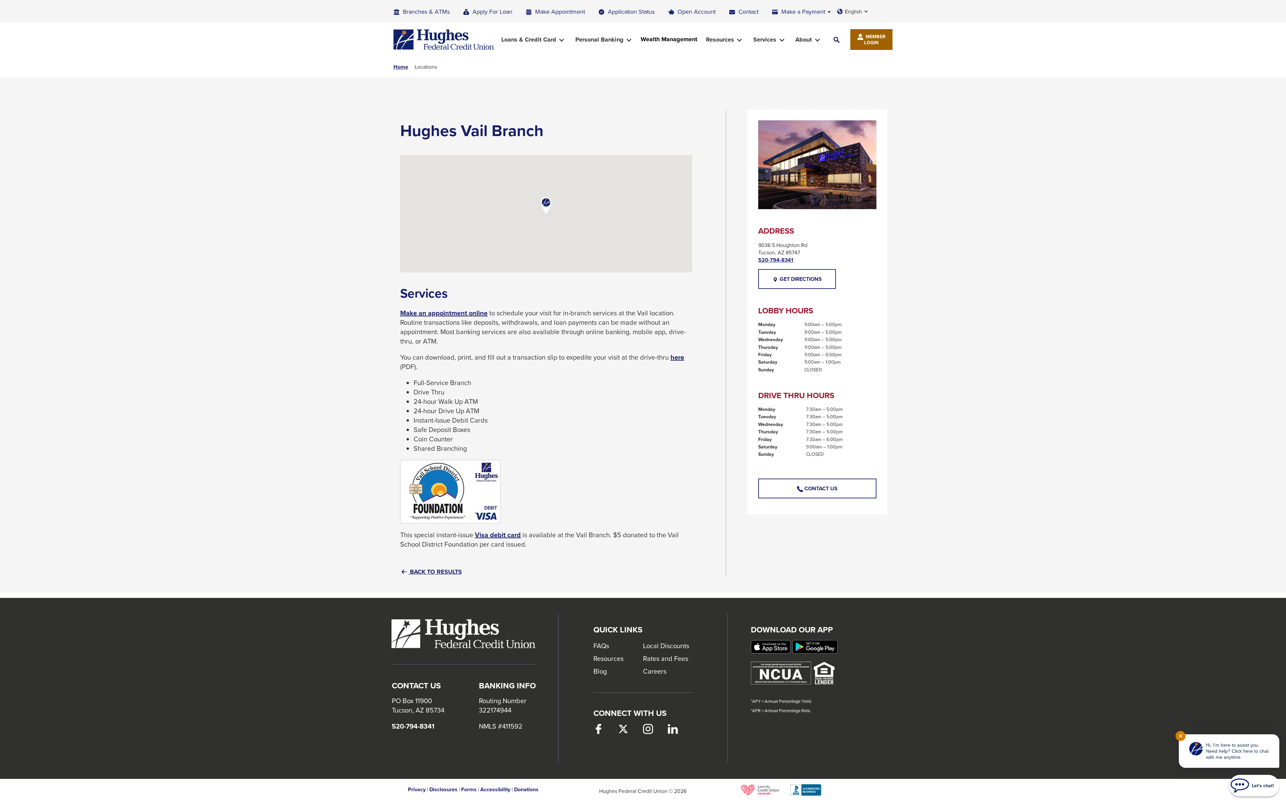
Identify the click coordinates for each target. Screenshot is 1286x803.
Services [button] (764, 39)
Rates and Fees (665, 658)
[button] (836, 39)
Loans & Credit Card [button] (528, 39)
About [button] (803, 39)
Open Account (696, 11)
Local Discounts (666, 646)
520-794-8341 (775, 260)
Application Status (631, 11)
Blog (600, 671)
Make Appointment (560, 11)
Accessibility (495, 789)
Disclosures (443, 789)
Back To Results (435, 572)
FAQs (601, 646)
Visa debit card (498, 535)
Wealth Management (669, 39)
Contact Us (820, 488)
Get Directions (807, 282)
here (677, 357)
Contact (748, 11)
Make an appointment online (444, 313)
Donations (526, 789)
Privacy (417, 789)
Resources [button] (720, 39)
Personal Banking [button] (599, 39)
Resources (608, 658)
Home (401, 67)
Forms (469, 789)
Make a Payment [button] (803, 11)
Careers (654, 671)
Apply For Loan (492, 11)
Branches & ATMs (426, 11)
